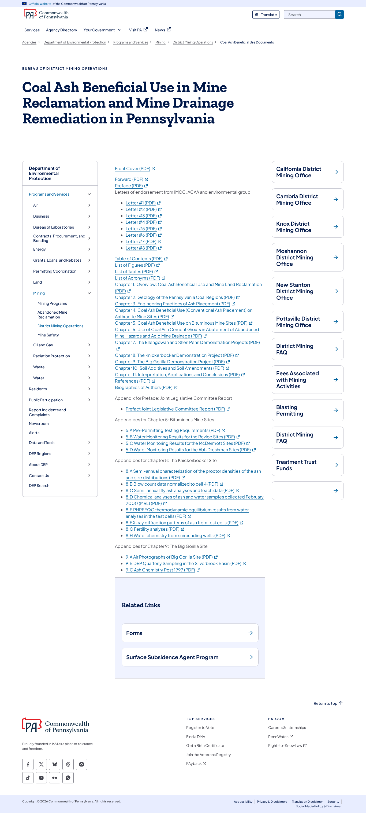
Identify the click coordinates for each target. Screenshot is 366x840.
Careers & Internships (287, 727)
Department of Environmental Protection (44, 173)
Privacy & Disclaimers (272, 801)
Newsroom (39, 423)
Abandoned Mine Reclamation (53, 314)
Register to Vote (200, 727)
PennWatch (278, 736)
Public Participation (46, 400)
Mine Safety (48, 334)
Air (35, 205)
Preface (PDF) (131, 185)
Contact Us (39, 475)
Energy (39, 249)
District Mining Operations (60, 325)
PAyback (194, 763)
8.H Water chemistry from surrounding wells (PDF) (178, 535)
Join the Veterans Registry (208, 754)
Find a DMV (195, 736)
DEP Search (39, 485)
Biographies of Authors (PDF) (146, 387)
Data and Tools (41, 442)
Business (41, 216)
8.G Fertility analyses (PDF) (155, 529)
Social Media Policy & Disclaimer (319, 806)
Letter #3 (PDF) (144, 215)
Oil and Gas (43, 345)
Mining (39, 293)
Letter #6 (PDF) (144, 235)
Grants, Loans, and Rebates (57, 260)
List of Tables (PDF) (137, 271)
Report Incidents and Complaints (47, 412)
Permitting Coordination (54, 271)
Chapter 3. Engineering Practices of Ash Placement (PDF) (175, 303)
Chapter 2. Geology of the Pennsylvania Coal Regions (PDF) (177, 297)
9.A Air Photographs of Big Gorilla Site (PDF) (172, 557)
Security (333, 801)
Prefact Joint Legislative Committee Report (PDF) (178, 409)
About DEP (38, 464)
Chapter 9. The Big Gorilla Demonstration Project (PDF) (172, 361)
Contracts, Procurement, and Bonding (59, 238)
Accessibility (243, 801)
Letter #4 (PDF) (144, 222)
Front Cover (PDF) (135, 168)
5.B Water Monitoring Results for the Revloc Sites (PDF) (183, 436)
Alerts (34, 432)
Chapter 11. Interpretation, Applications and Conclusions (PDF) (180, 374)
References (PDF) (135, 381)
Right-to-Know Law (285, 745)
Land (37, 282)
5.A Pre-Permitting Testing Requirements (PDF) (176, 430)
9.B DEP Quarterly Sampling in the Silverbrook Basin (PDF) (186, 563)
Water (38, 378)
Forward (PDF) (132, 179)
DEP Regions (40, 453)
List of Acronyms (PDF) (140, 278)
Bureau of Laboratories (53, 227)
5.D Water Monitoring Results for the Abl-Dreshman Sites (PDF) (191, 449)
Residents (38, 389)
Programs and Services (49, 194)
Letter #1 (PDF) (143, 203)
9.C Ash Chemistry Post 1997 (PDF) (163, 570)
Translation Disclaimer (307, 801)
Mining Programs (52, 303)
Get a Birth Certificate (205, 745)
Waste (39, 367)
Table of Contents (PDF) (141, 258)
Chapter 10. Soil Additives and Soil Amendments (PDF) (172, 368)
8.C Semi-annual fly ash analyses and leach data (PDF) (183, 490)
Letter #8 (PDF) (144, 248)
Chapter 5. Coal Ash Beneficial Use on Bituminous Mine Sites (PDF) (184, 323)
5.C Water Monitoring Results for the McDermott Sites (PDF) (188, 443)
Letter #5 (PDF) (144, 228)
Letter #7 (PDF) (144, 241)
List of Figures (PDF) (137, 265)
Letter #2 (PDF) (144, 209)
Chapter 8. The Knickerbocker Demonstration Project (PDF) (177, 355)
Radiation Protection (51, 356)
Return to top (325, 703)
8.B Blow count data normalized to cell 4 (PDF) (175, 484)
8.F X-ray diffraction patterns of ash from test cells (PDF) (185, 522)
